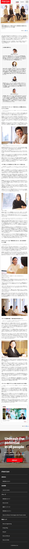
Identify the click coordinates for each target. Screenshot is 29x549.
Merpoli (4, 531)
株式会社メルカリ (6, 481)
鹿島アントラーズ (6, 507)
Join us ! (14, 460)
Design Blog (5, 527)
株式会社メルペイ (6, 498)
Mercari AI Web (6, 540)
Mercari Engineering (7, 523)
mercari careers (6, 490)
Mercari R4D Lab (6, 536)
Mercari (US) (5, 502)
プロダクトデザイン (3, 28)
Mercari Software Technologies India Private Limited (14, 515)
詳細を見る (25, 421)
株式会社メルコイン (7, 511)
